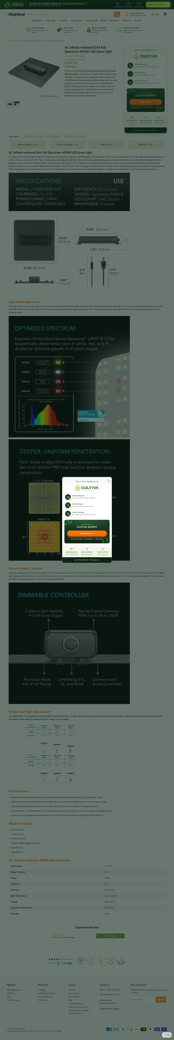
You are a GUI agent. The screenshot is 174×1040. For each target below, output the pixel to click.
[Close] (108, 480)
